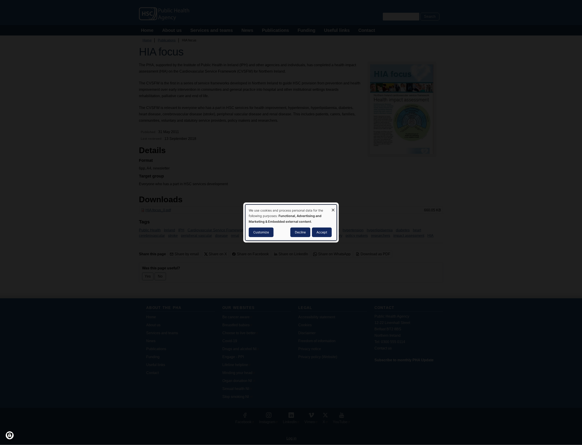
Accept (321, 232)
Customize (261, 232)
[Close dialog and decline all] (333, 207)
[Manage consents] (10, 435)
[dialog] (291, 222)
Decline (300, 232)
